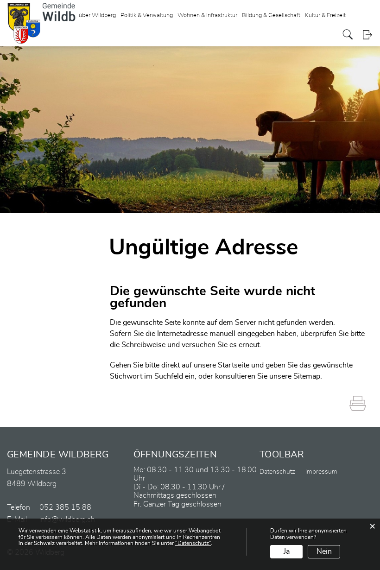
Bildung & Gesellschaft (271, 16)
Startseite (233, 365)
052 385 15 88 (65, 507)
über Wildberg (97, 16)
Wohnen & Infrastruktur (207, 16)
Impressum (321, 472)
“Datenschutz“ (193, 543)
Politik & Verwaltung (146, 16)
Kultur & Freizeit (325, 16)
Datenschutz (277, 472)
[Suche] (348, 34)
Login (367, 34)
